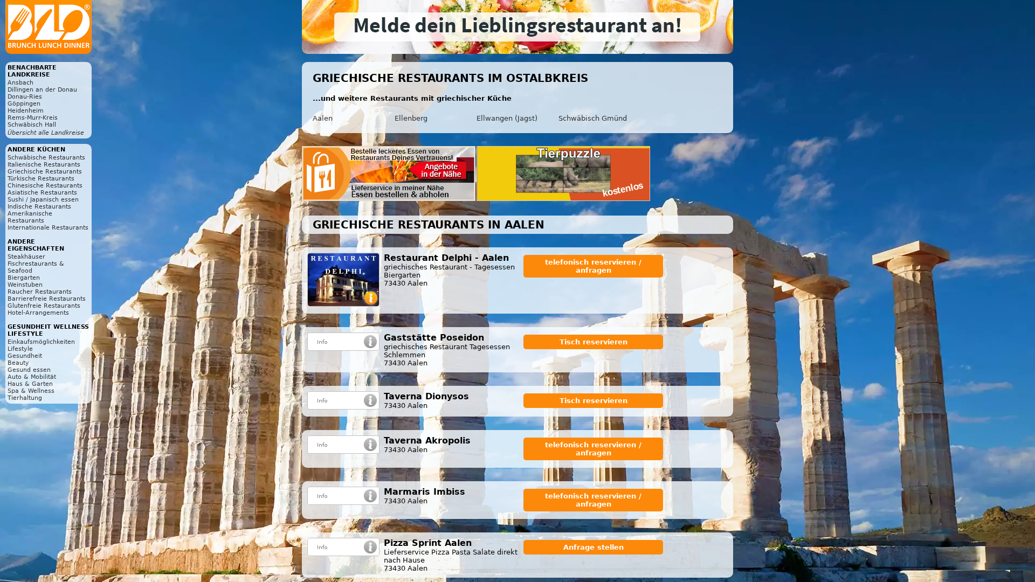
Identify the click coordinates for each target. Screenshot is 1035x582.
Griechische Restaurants (45, 171)
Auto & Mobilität (32, 376)
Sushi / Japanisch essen (43, 199)
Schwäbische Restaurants (46, 157)
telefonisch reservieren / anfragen (593, 266)
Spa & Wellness (31, 390)
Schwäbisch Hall (32, 124)
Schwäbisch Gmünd (592, 118)
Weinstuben (25, 284)
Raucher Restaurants (40, 291)
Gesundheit (25, 355)
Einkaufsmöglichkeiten (41, 341)
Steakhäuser (26, 256)
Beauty (18, 362)
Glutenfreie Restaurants (44, 305)
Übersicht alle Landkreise (46, 132)
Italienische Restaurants (44, 164)
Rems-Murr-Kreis (33, 117)
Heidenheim (26, 110)
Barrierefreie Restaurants (47, 298)
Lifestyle (20, 348)
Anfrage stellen (593, 547)
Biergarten (24, 277)
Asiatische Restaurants (42, 192)
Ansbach (20, 82)
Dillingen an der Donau (42, 89)
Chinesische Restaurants (45, 185)
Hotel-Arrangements (38, 312)
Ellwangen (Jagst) (507, 118)
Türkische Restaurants (41, 178)
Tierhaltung (25, 397)
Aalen (323, 118)
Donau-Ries (25, 96)
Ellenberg (411, 118)
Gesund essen (29, 369)
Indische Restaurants (39, 206)
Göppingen (24, 103)
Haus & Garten (30, 383)
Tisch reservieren (593, 342)
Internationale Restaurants (48, 227)
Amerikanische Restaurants (30, 217)
